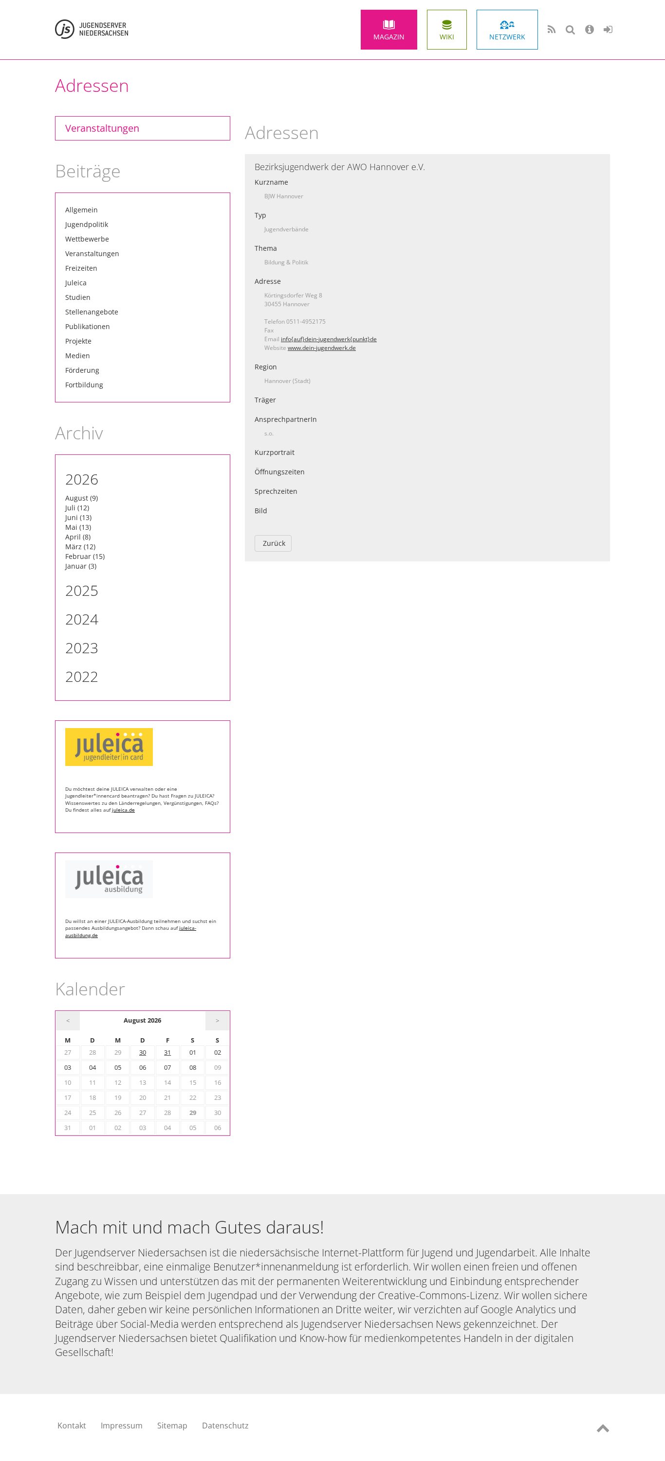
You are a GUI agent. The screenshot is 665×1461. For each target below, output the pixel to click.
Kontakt (71, 1425)
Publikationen (87, 326)
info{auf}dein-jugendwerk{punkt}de (329, 339)
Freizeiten (81, 268)
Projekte (78, 341)
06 (142, 1067)
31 (167, 1052)
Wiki (447, 36)
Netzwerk (507, 36)
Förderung (82, 370)
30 (142, 1052)
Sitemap (172, 1425)
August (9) (81, 498)
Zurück (274, 543)
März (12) (80, 546)
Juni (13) (78, 517)
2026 (81, 479)
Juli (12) (77, 507)
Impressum (122, 1425)
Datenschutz (225, 1425)
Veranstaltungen (102, 128)
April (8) (78, 536)
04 (92, 1067)
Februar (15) (85, 556)
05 (117, 1067)
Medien (77, 355)
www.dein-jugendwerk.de (322, 348)
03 (67, 1067)
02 (217, 1052)
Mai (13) (78, 527)
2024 (81, 619)
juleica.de (123, 809)
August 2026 (142, 1020)
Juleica (76, 282)
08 (192, 1067)
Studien (78, 297)
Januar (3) (80, 566)
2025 (81, 590)
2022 (81, 676)
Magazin (389, 36)
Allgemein (81, 209)
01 (192, 1052)
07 (167, 1067)
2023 (81, 648)
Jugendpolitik (86, 224)
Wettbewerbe (87, 239)
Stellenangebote (91, 311)
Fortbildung (84, 384)
